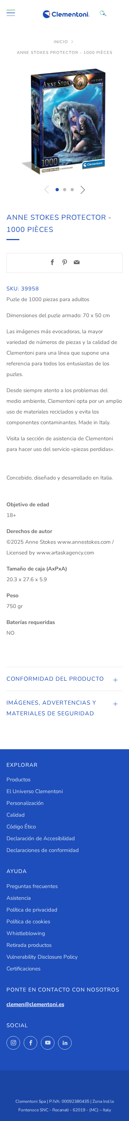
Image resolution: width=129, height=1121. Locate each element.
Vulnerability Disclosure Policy (42, 956)
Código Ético (21, 826)
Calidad (15, 814)
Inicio (61, 42)
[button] (57, 189)
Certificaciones (23, 968)
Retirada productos (29, 945)
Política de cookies (28, 921)
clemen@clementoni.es (35, 1004)
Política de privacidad (31, 909)
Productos (18, 779)
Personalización (25, 803)
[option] (64, 121)
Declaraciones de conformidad (42, 850)
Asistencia (18, 898)
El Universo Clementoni (34, 791)
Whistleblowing (25, 933)
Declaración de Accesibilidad (40, 838)
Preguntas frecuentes (32, 886)
